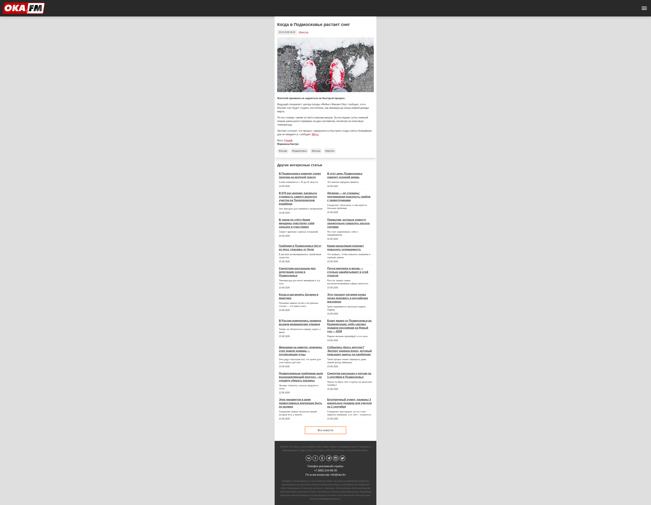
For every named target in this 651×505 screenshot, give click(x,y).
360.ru (315, 134)
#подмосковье (299, 151)
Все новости (325, 430)
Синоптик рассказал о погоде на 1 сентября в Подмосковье (349, 375)
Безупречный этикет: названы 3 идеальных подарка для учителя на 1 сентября (349, 403)
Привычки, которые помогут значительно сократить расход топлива (348, 223)
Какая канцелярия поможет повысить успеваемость (345, 247)
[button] (644, 8)
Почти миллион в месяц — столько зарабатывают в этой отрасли (347, 272)
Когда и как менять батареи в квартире (298, 296)
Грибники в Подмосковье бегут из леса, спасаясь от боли (300, 247)
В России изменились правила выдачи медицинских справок (300, 322)
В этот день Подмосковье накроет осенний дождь (344, 175)
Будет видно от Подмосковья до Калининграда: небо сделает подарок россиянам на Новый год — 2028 (349, 326)
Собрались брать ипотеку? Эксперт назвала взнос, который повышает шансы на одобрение (349, 351)
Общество (303, 32)
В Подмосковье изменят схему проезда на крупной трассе (300, 175)
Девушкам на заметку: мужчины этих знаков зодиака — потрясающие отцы (300, 351)
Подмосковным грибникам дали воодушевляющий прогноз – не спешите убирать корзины (301, 377)
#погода (283, 151)
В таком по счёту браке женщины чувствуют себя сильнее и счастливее (296, 223)
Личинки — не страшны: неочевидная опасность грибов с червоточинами (348, 197)
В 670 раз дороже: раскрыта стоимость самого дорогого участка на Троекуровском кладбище (298, 198)
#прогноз (329, 151)
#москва (316, 151)
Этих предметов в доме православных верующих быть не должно (300, 403)
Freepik (288, 140)
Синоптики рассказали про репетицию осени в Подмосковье (297, 272)
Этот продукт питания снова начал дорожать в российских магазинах (347, 298)
